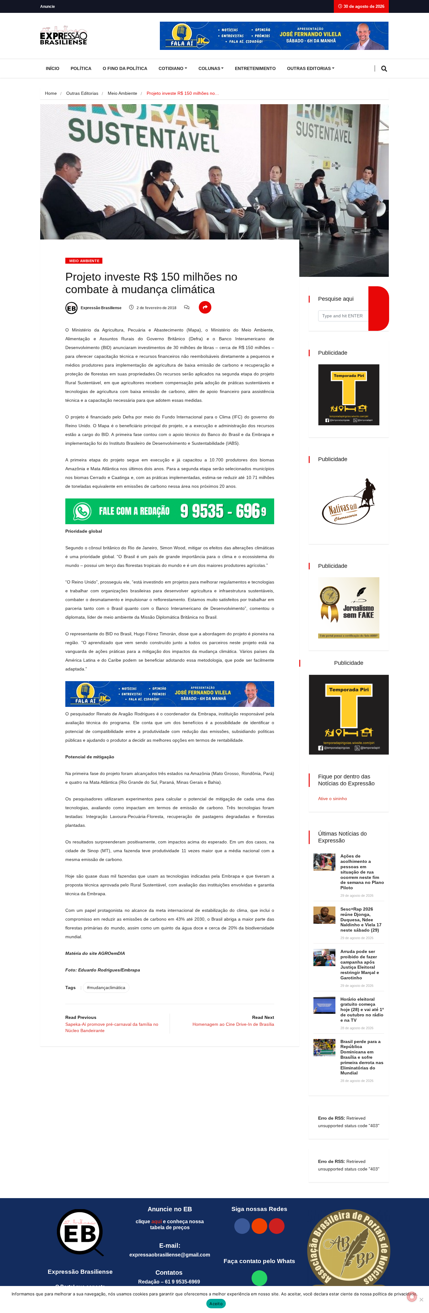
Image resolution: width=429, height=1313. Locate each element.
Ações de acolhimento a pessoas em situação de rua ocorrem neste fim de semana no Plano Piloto (362, 871)
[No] (421, 1299)
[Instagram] (259, 1226)
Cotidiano (171, 68)
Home (51, 93)
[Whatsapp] (259, 1278)
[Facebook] (242, 1226)
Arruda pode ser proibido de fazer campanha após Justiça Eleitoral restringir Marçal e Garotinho (359, 964)
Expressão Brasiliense (101, 308)
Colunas (209, 68)
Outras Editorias (309, 68)
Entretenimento (255, 68)
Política (81, 68)
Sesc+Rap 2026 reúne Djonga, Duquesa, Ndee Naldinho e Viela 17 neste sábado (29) (361, 920)
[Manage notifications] (412, 1297)
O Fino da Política (125, 68)
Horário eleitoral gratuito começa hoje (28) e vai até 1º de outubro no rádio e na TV (362, 1010)
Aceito (216, 1303)
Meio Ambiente (122, 93)
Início (52, 68)
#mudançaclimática (106, 987)
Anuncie (47, 6)
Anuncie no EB (170, 1209)
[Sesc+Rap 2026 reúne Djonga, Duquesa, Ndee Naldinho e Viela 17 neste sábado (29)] (324, 915)
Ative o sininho (332, 798)
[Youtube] (277, 1226)
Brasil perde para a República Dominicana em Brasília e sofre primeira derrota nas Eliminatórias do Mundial (361, 1057)
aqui (156, 1221)
